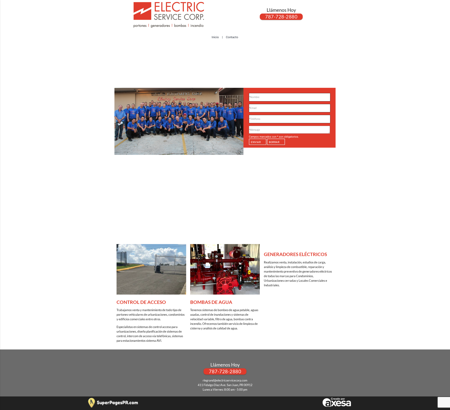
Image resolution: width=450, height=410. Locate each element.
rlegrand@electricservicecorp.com (225, 380)
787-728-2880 (281, 17)
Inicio (215, 37)
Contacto (232, 37)
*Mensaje (254, 129)
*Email (253, 108)
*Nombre (254, 97)
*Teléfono (254, 119)
